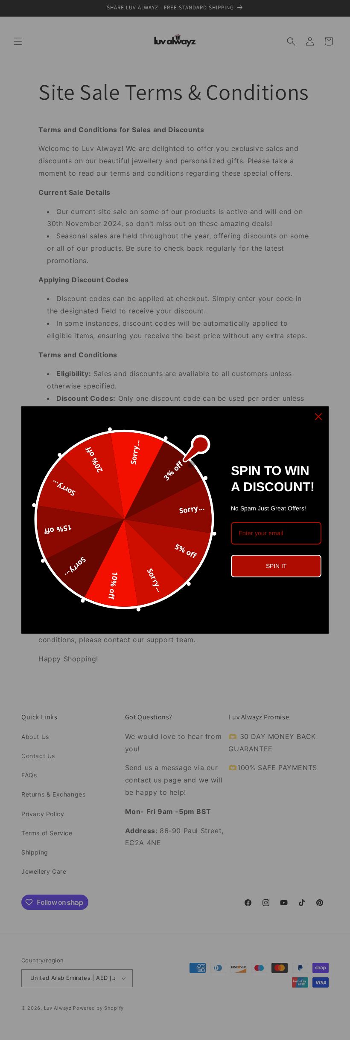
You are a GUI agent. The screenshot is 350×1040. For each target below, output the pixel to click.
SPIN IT (276, 565)
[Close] (318, 416)
